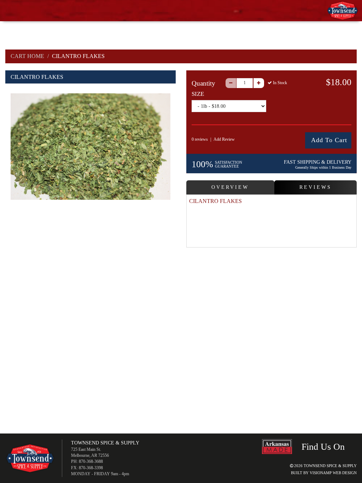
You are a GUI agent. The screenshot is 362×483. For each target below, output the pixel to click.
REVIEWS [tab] (315, 187)
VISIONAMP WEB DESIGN (333, 473)
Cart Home (27, 56)
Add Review (224, 139)
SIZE (198, 94)
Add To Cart (329, 140)
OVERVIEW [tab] (230, 187)
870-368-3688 (91, 461)
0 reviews (200, 139)
